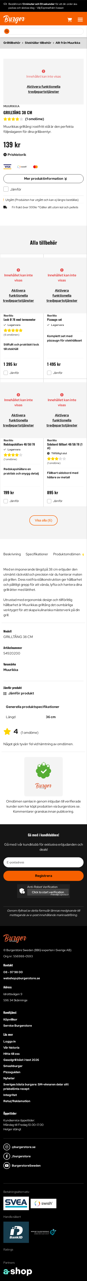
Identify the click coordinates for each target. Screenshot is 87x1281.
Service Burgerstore (17, 1025)
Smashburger (13, 1066)
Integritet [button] (10, 1095)
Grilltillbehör (11, 43)
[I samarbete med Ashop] (17, 1271)
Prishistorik (16, 154)
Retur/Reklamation (16, 1101)
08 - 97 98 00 (13, 972)
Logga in (9, 1041)
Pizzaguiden (11, 1072)
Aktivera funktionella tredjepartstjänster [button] (18, 295)
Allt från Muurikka (68, 43)
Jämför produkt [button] (21, 693)
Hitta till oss (11, 1054)
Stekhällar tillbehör (38, 43)
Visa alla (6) (43, 520)
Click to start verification (48, 892)
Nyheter (9, 1078)
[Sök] (6, 31)
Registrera (43, 876)
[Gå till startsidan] (14, 19)
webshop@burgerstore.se (21, 978)
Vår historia (11, 1047)
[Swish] (43, 1203)
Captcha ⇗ (60, 894)
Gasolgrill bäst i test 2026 (21, 1060)
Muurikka (10, 670)
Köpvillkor (10, 1019)
